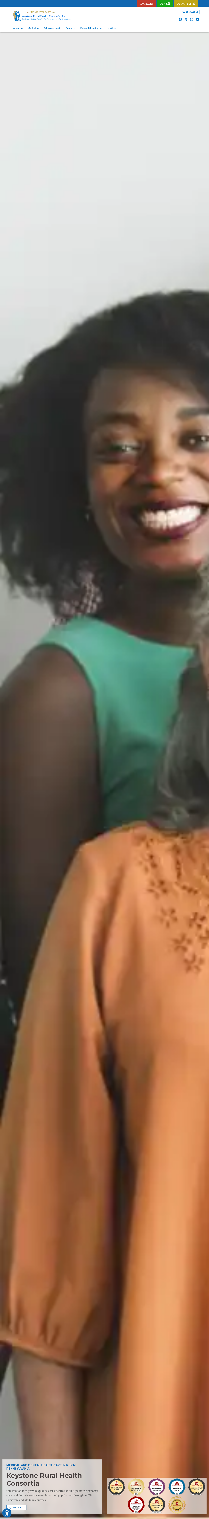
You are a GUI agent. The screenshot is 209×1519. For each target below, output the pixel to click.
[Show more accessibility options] (6, 1513)
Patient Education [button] (89, 28)
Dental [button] (69, 28)
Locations (111, 28)
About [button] (17, 28)
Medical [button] (32, 28)
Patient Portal (186, 3)
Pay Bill (165, 3)
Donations (146, 3)
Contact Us (191, 12)
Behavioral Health (52, 28)
